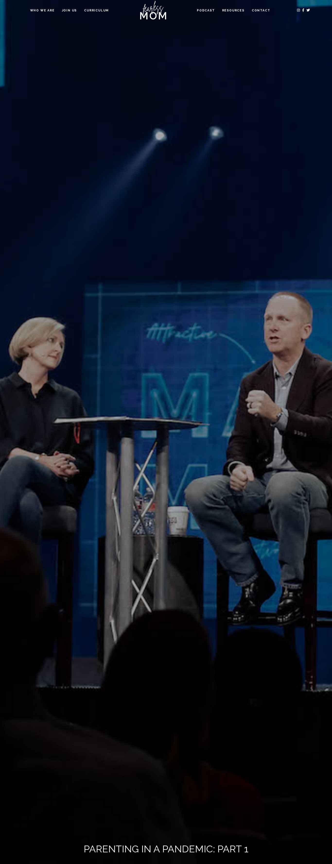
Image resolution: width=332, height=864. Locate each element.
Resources (233, 10)
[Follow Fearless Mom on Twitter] (308, 10)
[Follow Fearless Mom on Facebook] (304, 10)
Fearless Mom (152, 10)
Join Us (69, 10)
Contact (261, 10)
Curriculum (96, 10)
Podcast (206, 10)
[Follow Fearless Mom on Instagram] (299, 10)
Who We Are (42, 10)
